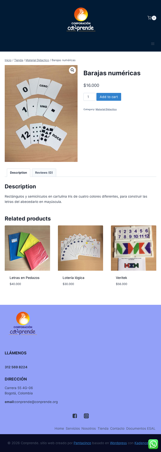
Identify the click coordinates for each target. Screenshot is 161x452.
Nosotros (88, 428)
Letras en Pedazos (24, 278)
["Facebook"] (75, 416)
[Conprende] (80, 18)
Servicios (73, 428)
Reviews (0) (44, 172)
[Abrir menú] (152, 44)
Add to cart (109, 97)
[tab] (18, 173)
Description (18, 172)
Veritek (121, 278)
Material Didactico (106, 109)
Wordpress (118, 443)
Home (59, 428)
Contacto (117, 428)
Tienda (103, 428)
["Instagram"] (86, 416)
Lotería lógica (73, 278)
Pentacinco (82, 443)
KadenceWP (144, 443)
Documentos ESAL (141, 428)
